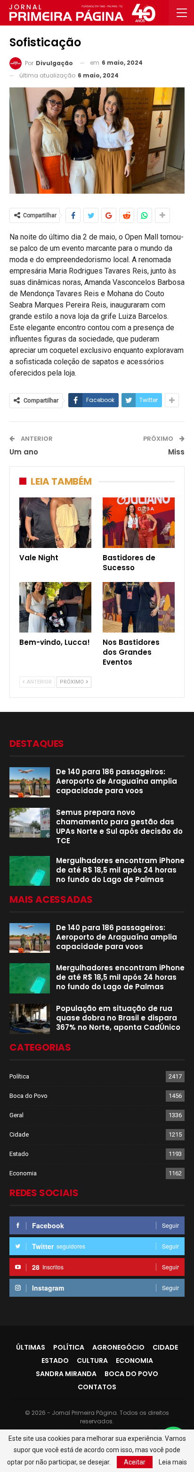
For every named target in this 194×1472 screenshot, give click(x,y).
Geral (16, 1115)
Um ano (23, 452)
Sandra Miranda (66, 1373)
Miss (176, 452)
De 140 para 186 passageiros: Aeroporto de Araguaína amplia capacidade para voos (116, 781)
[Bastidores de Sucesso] (139, 522)
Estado (19, 1153)
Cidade (19, 1134)
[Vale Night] (55, 522)
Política (19, 1076)
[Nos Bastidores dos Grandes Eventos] (139, 607)
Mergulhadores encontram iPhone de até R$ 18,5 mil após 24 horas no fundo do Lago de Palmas (120, 870)
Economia (23, 1173)
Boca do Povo (28, 1095)
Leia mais (173, 1462)
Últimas (30, 1347)
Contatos (97, 1387)
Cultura (92, 1360)
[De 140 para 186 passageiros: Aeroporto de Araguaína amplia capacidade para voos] (29, 782)
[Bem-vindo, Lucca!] (55, 607)
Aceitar (135, 1462)
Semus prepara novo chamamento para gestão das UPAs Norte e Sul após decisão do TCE (119, 826)
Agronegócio (118, 1347)
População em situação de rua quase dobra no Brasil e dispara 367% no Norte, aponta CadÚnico (118, 1017)
